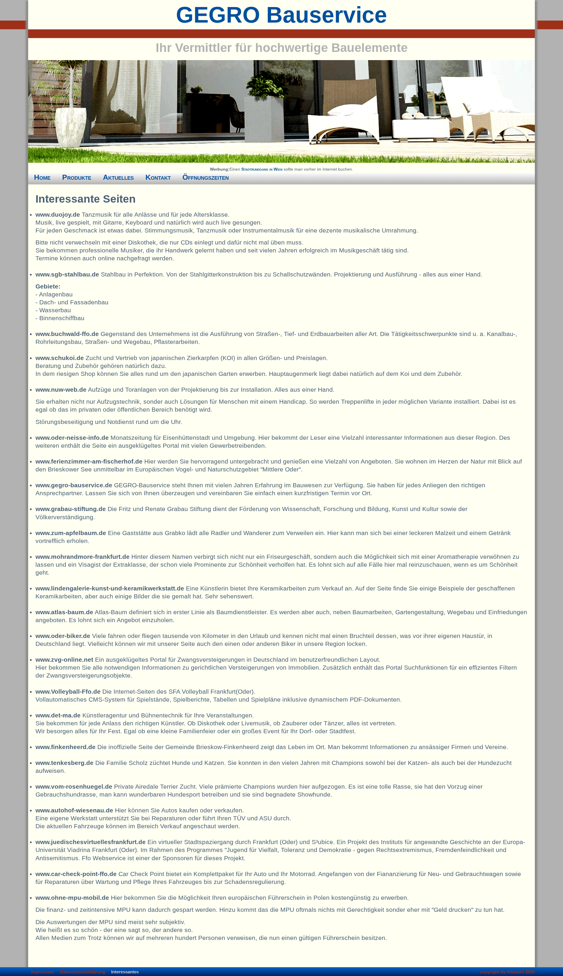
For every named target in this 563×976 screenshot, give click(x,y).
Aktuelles (118, 177)
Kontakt (158, 177)
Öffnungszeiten (205, 177)
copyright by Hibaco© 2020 (507, 972)
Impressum (42, 972)
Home (42, 177)
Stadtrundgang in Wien (261, 169)
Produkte (76, 177)
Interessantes (125, 972)
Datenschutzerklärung (82, 972)
